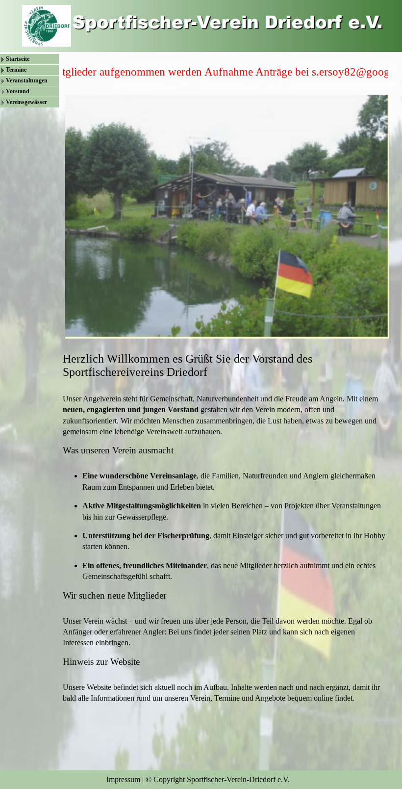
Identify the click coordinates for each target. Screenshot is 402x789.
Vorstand (17, 91)
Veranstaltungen (27, 80)
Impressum (123, 779)
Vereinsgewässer (26, 102)
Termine (16, 69)
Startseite (17, 58)
